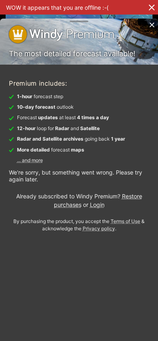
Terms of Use (125, 221)
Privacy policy (99, 228)
